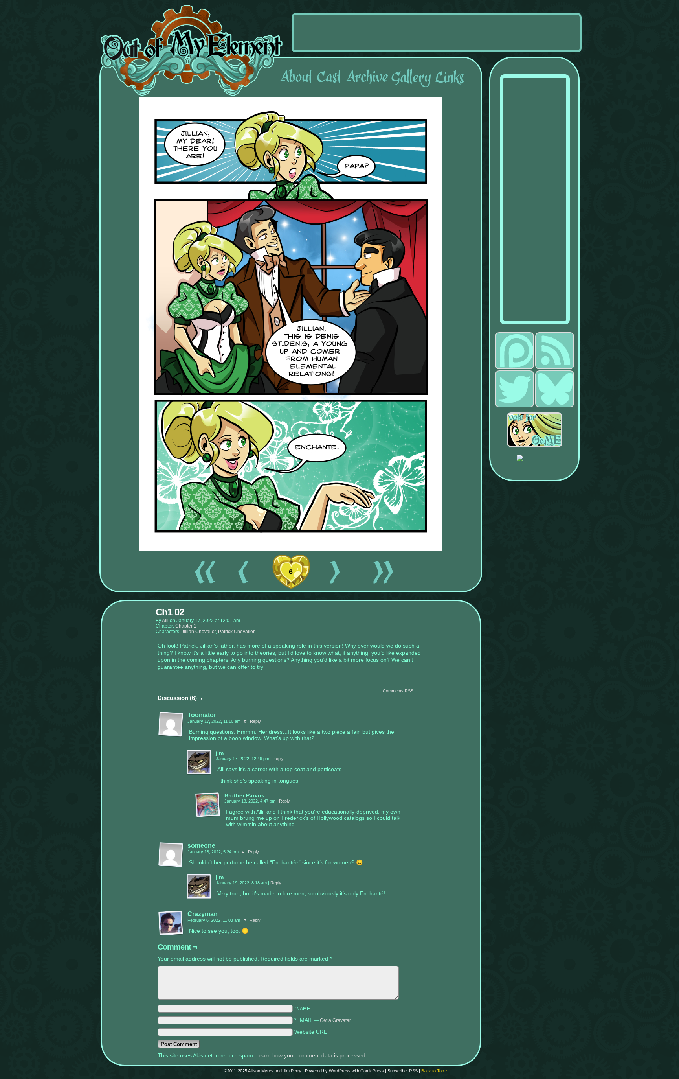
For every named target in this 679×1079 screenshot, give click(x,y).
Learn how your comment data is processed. (311, 1055)
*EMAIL (322, 1020)
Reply (255, 721)
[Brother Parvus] (207, 805)
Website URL (310, 1032)
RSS (413, 1070)
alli (165, 620)
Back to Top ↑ (434, 1070)
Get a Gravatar (335, 1020)
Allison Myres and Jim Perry (274, 1070)
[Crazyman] (171, 923)
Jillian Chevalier (199, 631)
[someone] (171, 854)
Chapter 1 (185, 626)
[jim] (199, 762)
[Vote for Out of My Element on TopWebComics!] (539, 429)
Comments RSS (398, 691)
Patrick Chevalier (236, 631)
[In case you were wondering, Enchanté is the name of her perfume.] (290, 549)
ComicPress (372, 1070)
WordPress (340, 1070)
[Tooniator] (171, 724)
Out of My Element (191, 51)
